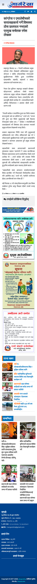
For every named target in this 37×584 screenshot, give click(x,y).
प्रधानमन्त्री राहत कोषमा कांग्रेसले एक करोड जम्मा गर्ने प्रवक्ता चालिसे (9, 487)
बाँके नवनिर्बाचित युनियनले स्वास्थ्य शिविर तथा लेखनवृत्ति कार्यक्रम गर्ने (27, 445)
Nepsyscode (21, 581)
